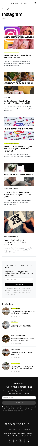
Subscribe (18, 284)
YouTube (7, 97)
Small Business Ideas (19, 335)
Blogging (29, 433)
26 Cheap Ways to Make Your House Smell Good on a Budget (23, 312)
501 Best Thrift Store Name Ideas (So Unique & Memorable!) (22, 340)
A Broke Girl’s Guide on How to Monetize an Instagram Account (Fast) (17, 194)
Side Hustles (21, 433)
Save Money (15, 308)
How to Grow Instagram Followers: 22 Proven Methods (18, 56)
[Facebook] (9, 441)
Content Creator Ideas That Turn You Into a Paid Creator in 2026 (17, 102)
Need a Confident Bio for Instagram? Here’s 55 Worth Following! (15, 242)
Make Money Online (11, 52)
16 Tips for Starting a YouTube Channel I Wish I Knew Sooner (21, 326)
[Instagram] (24, 441)
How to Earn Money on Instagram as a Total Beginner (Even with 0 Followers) (18, 148)
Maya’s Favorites (27, 436)
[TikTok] (28, 441)
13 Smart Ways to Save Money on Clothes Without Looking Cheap (22, 367)
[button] (3, 3)
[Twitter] (20, 441)
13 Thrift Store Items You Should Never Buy (22, 353)
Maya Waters (26, 429)
